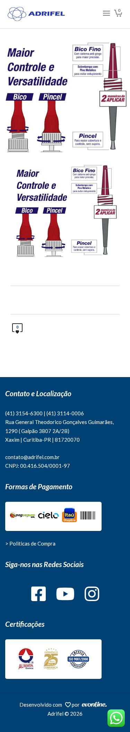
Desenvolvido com (42, 704)
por (77, 704)
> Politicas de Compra (30, 543)
